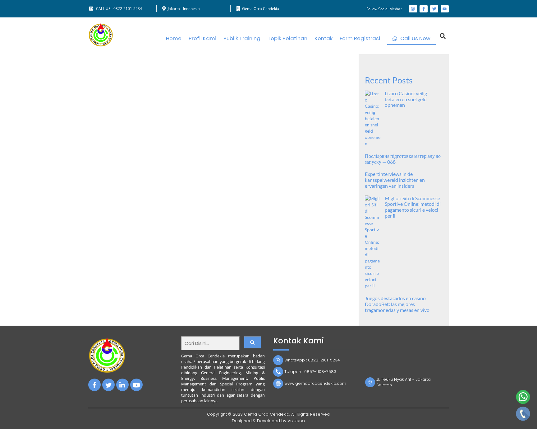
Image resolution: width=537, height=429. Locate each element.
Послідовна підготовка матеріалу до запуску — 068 (403, 159)
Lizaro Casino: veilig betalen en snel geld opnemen (406, 99)
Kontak (323, 38)
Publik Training (241, 38)
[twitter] (108, 384)
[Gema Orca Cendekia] (100, 44)
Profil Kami (202, 38)
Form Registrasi (360, 38)
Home (173, 38)
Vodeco (296, 420)
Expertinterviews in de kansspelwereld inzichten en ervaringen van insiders (395, 180)
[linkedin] (122, 384)
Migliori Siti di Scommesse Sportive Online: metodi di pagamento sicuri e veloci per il (413, 207)
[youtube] (136, 384)
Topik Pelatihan (287, 38)
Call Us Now (414, 38)
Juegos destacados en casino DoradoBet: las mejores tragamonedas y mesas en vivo (397, 304)
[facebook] (94, 384)
